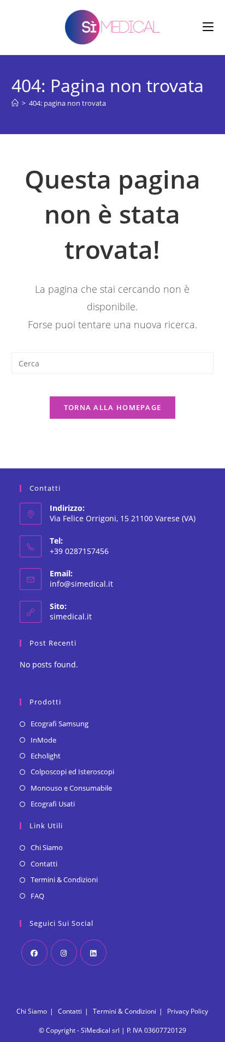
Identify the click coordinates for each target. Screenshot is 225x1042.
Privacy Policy (187, 1011)
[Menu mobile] (208, 27)
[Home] (15, 103)
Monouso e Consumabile (71, 788)
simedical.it (71, 616)
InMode (43, 740)
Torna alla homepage (113, 407)
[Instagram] (64, 952)
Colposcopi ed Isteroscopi (72, 771)
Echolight (46, 756)
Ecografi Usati (53, 804)
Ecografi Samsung (59, 723)
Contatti (44, 864)
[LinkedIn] (93, 952)
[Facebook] (34, 952)
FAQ (37, 896)
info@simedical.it (81, 584)
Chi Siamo (47, 847)
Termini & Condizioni (64, 879)
